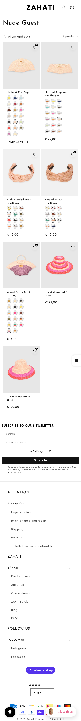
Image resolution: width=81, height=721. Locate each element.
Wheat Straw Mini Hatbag (18, 294)
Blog (14, 610)
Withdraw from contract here (36, 546)
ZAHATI (31, 719)
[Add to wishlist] (73, 47)
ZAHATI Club (19, 601)
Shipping (17, 529)
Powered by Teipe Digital (49, 719)
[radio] (9, 97)
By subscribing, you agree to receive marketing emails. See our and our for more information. (42, 470)
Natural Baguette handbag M (56, 94)
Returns (16, 537)
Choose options (21, 84)
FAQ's (15, 618)
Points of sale (20, 576)
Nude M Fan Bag (18, 92)
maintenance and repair (28, 521)
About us (17, 585)
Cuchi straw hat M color (57, 294)
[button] (7, 7)
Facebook (18, 657)
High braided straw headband (19, 201)
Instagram (18, 648)
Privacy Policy (20, 469)
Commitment (21, 593)
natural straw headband (53, 201)
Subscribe (40, 460)
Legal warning (21, 512)
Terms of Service (48, 469)
